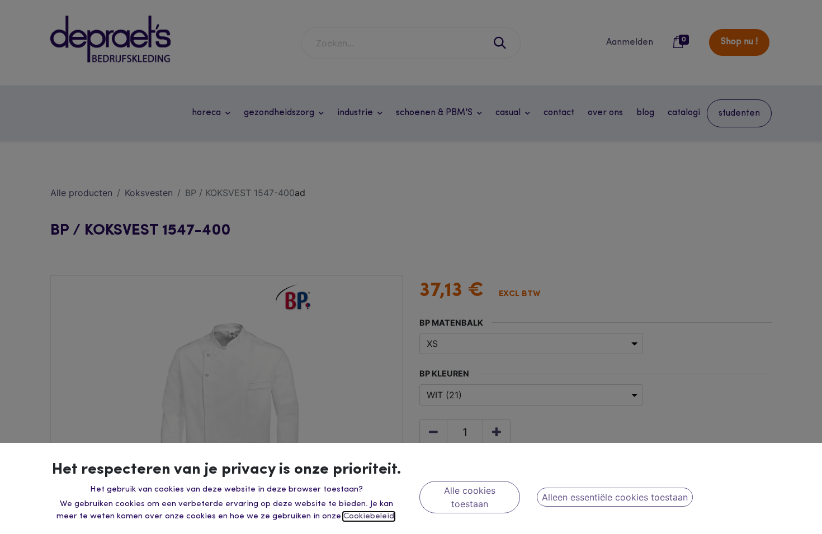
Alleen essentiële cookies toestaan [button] (615, 497)
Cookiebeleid (368, 516)
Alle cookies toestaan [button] (469, 497)
